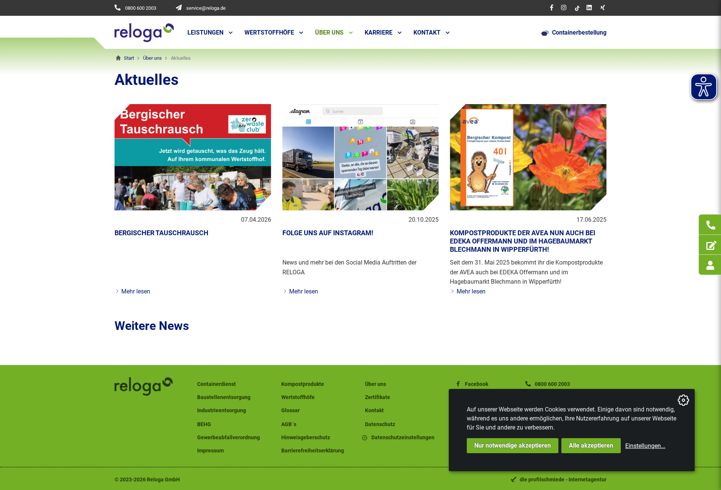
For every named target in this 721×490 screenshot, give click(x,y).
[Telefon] (709, 224)
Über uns (329, 32)
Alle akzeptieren (591, 445)
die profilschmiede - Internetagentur (563, 479)
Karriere (378, 32)
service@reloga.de (206, 8)
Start (129, 58)
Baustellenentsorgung (223, 397)
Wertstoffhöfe (269, 32)
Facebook (476, 384)
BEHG (204, 424)
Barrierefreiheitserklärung (312, 451)
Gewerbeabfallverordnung (228, 437)
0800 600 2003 (140, 8)
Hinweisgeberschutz (305, 437)
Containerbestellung (579, 32)
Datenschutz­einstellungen (402, 437)
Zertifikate (377, 397)
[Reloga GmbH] (144, 32)
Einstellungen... (645, 445)
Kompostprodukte (302, 384)
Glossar (290, 410)
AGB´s (288, 424)
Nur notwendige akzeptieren (512, 445)
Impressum (210, 451)
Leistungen (205, 32)
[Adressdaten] (709, 244)
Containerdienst (216, 384)
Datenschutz (380, 424)
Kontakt (426, 32)
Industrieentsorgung (221, 410)
